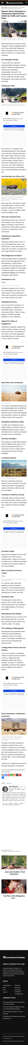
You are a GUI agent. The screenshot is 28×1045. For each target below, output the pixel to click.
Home (2, 7)
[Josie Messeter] (5, 791)
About (3, 783)
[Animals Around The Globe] (14, 2)
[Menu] (2, 2)
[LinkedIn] (22, 787)
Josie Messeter (21, 21)
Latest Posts (9, 783)
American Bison (4, 851)
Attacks (17, 851)
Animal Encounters (11, 851)
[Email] (24, 787)
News (6, 7)
